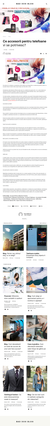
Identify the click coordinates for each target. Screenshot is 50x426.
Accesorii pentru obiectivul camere (18, 195)
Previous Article (8, 223)
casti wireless (7, 199)
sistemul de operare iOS (9, 200)
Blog (9, 36)
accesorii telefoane (12, 100)
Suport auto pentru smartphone (24, 200)
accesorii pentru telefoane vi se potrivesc (13, 197)
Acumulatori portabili (41, 197)
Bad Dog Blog (25, 4)
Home (4, 36)
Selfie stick (38, 199)
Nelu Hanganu (8, 53)
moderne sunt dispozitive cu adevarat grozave (23, 199)
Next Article (43, 223)
